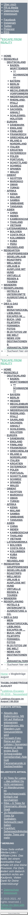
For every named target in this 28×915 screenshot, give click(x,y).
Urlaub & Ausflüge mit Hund (16, 269)
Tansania (16, 206)
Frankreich (18, 134)
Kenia (14, 193)
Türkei (14, 187)
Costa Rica (17, 234)
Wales (14, 171)
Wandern (10, 284)
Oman (14, 184)
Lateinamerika (17, 228)
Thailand (16, 222)
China (14, 212)
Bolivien (16, 231)
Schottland (18, 162)
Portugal (17, 159)
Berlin (14, 84)
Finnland (16, 131)
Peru (13, 244)
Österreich (18, 153)
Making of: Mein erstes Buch (13, 749)
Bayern (15, 81)
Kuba (13, 240)
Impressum (10, 13)
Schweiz (15, 165)
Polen (14, 156)
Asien (10, 209)
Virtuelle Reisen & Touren (14, 278)
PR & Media (11, 7)
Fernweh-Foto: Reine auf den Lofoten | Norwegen (15, 741)
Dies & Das (11, 303)
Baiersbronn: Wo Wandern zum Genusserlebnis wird (14, 730)
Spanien (15, 168)
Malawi (15, 197)
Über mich (10, 4)
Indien (14, 215)
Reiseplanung (13, 288)
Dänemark (17, 124)
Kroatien (16, 150)
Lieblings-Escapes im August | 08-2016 (12, 700)
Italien (15, 146)
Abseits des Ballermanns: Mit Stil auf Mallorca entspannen (14, 717)
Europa (12, 121)
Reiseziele (11, 59)
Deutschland (16, 62)
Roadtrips (14, 259)
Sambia (15, 200)
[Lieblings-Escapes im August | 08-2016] (14, 694)
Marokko (16, 181)
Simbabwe (17, 203)
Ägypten (16, 178)
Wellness (14, 262)
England (16, 128)
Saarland (17, 106)
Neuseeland (15, 247)
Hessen (15, 87)
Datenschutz (11, 10)
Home (7, 55)
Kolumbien (17, 237)
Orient (11, 175)
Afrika (11, 190)
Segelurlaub (16, 256)
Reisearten (12, 250)
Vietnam (15, 225)
